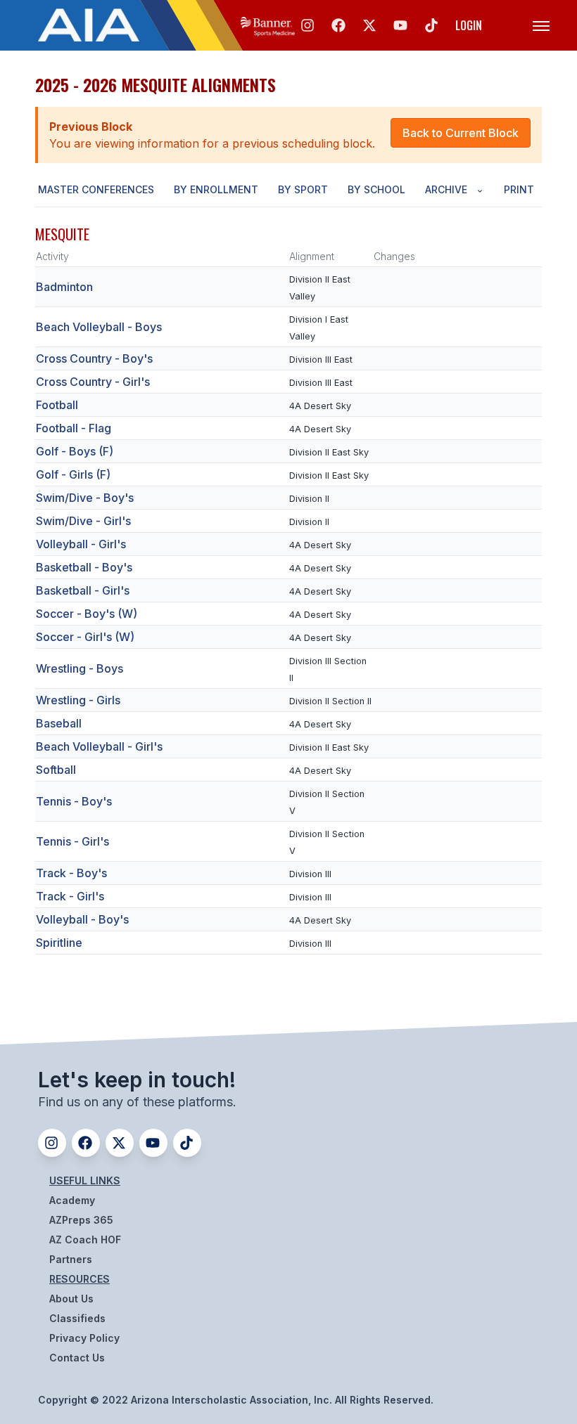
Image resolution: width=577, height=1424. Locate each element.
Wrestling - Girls (78, 700)
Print (519, 189)
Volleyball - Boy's (82, 919)
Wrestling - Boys (79, 668)
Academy (72, 1200)
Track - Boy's (71, 873)
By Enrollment (216, 189)
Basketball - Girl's (82, 590)
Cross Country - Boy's (94, 358)
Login (468, 25)
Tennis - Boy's (74, 801)
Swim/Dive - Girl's (83, 521)
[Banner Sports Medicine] (268, 25)
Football (57, 405)
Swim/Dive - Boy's (85, 498)
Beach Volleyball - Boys (99, 327)
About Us (71, 1299)
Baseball (59, 723)
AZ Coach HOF (85, 1239)
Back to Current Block (460, 133)
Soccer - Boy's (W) (86, 614)
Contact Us (77, 1358)
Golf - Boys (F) (74, 451)
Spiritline (59, 943)
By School (376, 189)
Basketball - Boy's (84, 567)
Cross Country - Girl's (93, 382)
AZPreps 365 (81, 1220)
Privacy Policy (84, 1338)
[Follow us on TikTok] (431, 25)
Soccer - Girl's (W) (85, 637)
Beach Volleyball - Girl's (99, 746)
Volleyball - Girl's (81, 544)
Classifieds (77, 1318)
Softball (56, 770)
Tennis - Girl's (72, 841)
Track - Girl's (70, 896)
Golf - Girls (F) (73, 474)
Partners (70, 1259)
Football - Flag (73, 428)
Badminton (64, 287)
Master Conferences (96, 189)
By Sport (303, 189)
